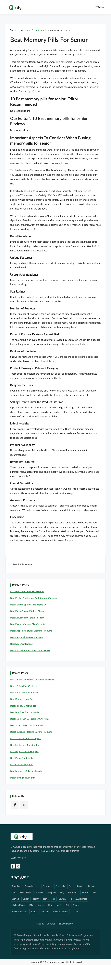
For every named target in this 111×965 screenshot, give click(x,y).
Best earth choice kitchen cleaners (28, 611)
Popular (76, 905)
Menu (102, 7)
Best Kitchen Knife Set (21, 699)
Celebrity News (25, 893)
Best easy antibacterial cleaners (26, 637)
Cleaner (39, 893)
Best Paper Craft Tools (21, 758)
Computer (51, 893)
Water (75, 912)
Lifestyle (40, 905)
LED (31, 905)
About (40, 923)
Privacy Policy (65, 923)
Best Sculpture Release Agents (25, 738)
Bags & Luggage (32, 886)
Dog (62, 893)
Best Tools (60, 886)
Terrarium (45, 912)
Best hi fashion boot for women (27, 591)
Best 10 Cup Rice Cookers (23, 686)
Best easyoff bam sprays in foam (27, 618)
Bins (70, 886)
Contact (51, 923)
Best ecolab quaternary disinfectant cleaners (33, 598)
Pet (67, 905)
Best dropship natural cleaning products (31, 631)
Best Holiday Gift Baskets (23, 706)
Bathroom (47, 886)
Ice (54, 899)
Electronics (73, 893)
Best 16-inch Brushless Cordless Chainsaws (32, 680)
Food (94, 893)
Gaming (15, 899)
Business (80, 886)
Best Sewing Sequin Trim (22, 778)
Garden (26, 899)
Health (36, 899)
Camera (91, 886)
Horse (46, 899)
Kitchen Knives (18, 905)
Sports (34, 912)
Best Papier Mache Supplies (24, 751)
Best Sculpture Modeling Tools (25, 745)
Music (59, 905)
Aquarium (16, 886)
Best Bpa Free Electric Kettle (24, 712)
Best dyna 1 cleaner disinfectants (27, 624)
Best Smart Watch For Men (24, 693)
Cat (13, 893)
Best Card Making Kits (21, 764)
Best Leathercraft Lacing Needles (26, 771)
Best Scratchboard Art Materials (26, 725)
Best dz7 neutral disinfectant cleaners (30, 650)
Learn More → (18, 857)
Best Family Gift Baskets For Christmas (29, 719)
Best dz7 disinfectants (22, 644)
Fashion (85, 893)
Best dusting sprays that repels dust (29, 605)
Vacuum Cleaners (60, 912)
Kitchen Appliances (78, 899)
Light (50, 905)
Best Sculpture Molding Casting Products (31, 732)
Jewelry (62, 899)
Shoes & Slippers (19, 912)
